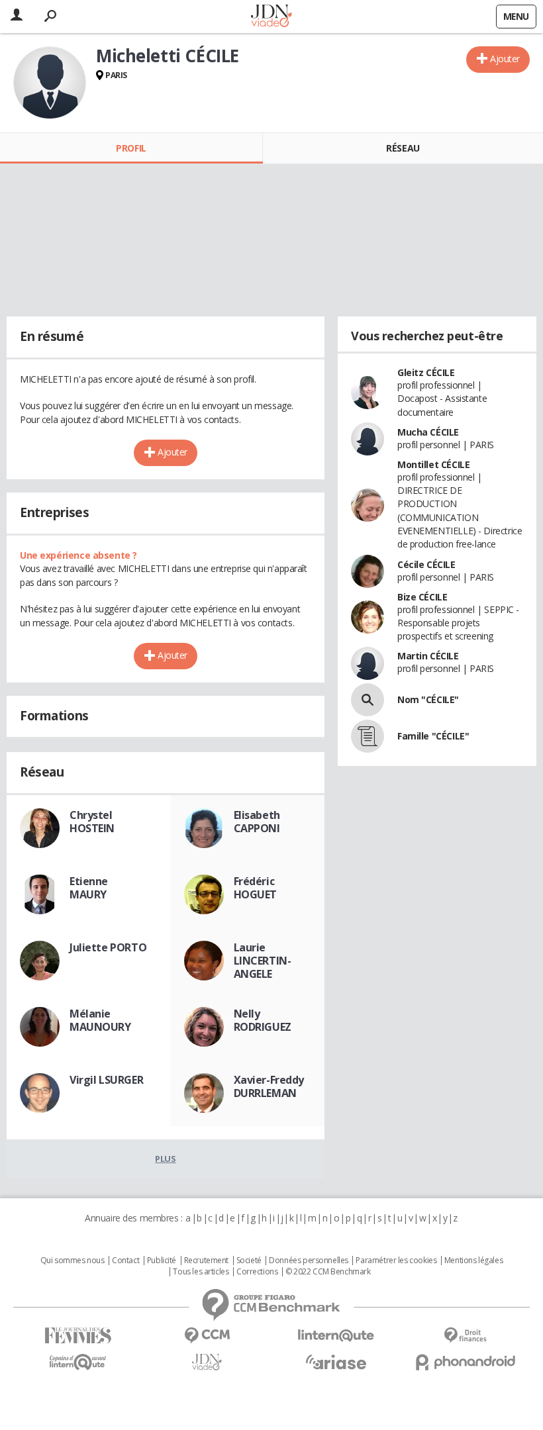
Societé (249, 1260)
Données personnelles (308, 1260)
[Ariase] (336, 1362)
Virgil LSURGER (106, 1079)
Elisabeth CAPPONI (257, 821)
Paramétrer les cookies (396, 1260)
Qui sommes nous (72, 1260)
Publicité (161, 1260)
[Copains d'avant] (77, 1362)
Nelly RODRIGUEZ (262, 1020)
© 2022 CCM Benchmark (328, 1271)
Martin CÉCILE (428, 655)
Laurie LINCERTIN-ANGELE (262, 960)
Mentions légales (473, 1260)
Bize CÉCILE (422, 597)
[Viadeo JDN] (207, 1362)
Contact (125, 1260)
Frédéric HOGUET (255, 888)
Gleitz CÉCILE (426, 372)
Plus (165, 1159)
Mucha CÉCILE (428, 432)
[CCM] (207, 1335)
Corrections (256, 1271)
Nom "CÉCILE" (428, 699)
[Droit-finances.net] (465, 1335)
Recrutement (206, 1260)
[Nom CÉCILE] (367, 699)
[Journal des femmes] (77, 1335)
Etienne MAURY (89, 888)
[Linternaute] (336, 1335)
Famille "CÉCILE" (433, 736)
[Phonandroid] (465, 1362)
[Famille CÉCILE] (367, 736)
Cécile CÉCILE (426, 564)
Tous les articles (200, 1271)
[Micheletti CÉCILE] (49, 82)
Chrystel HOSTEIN (92, 821)
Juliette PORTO (108, 947)
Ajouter (505, 58)
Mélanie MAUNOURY (100, 1020)
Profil (131, 148)
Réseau (402, 148)
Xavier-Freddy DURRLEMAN (269, 1086)
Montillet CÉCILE (433, 464)
